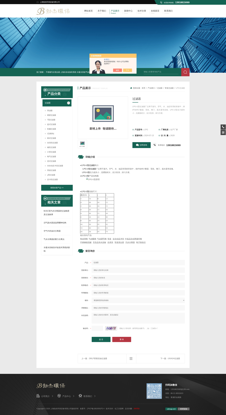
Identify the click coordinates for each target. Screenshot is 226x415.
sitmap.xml (171, 409)
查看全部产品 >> (57, 188)
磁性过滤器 (51, 147)
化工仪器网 (119, 409)
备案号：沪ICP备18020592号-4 (92, 409)
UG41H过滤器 (174, 358)
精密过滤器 (51, 115)
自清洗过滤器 (52, 143)
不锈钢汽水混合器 (53, 72)
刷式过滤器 (51, 138)
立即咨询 (143, 145)
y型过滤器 (51, 175)
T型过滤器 (51, 120)
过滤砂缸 (50, 133)
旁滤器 (49, 110)
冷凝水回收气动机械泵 (85, 72)
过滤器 (47, 103)
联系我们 (88, 396)
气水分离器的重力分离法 (54, 239)
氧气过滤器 (51, 156)
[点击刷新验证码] (111, 328)
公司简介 (45, 396)
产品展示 (151, 88)
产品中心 (66, 396)
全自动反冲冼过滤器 (55, 166)
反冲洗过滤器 (52, 179)
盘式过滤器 (51, 124)
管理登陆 (183, 409)
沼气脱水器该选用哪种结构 (55, 223)
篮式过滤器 (51, 161)
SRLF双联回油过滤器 (98, 358)
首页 (143, 88)
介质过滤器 (51, 152)
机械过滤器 (51, 129)
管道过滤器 (51, 170)
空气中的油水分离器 (52, 231)
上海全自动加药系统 (68, 72)
